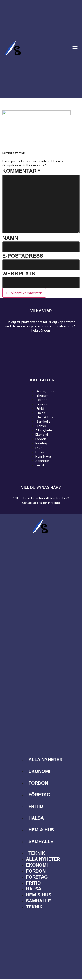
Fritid (39, 448)
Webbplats (18, 274)
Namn (10, 238)
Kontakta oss (32, 503)
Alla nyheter (44, 430)
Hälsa (39, 452)
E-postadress (22, 256)
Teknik (41, 426)
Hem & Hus (43, 456)
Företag (41, 443)
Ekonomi (41, 435)
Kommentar (21, 171)
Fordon (40, 439)
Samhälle (42, 461)
